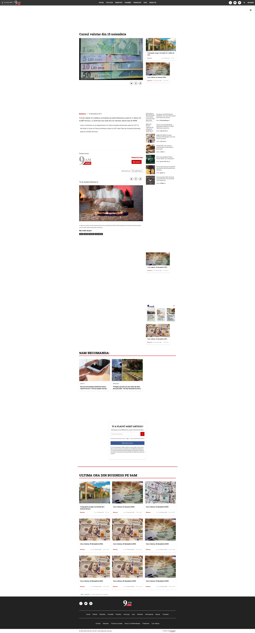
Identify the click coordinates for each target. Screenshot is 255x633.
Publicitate (146, 623)
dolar (85, 234)
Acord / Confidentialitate (132, 623)
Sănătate (118, 2)
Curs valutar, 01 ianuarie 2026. (156, 77)
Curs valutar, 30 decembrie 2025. (91, 544)
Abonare (250, 2)
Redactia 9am (137, 157)
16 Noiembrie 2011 (95, 114)
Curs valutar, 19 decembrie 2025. (157, 581)
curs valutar (99, 234)
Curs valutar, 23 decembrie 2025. (157, 339)
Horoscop (137, 2)
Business (149, 58)
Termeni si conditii (116, 623)
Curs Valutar (155, 623)
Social (101, 2)
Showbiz (128, 2)
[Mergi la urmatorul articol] (251, 10)
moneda (91, 234)
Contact (98, 623)
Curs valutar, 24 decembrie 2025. (157, 267)
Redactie (152, 2)
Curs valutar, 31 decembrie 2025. (157, 507)
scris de (165, 58)
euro (81, 234)
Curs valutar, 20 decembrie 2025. (124, 581)
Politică (109, 2)
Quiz (145, 2)
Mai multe (136, 162)
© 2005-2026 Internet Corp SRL (88, 631)
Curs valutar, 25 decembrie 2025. (124, 544)
